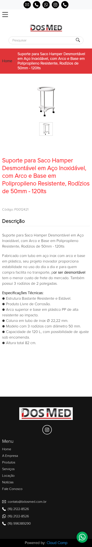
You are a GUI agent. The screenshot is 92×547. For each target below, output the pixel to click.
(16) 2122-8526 (18, 509)
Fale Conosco (12, 489)
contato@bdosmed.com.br (27, 501)
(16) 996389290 (19, 523)
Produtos (8, 462)
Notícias (7, 482)
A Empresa (10, 456)
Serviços (8, 469)
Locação (8, 475)
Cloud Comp (57, 543)
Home (7, 61)
